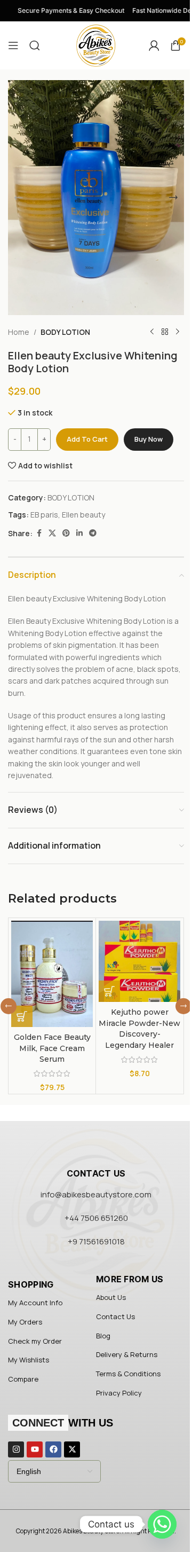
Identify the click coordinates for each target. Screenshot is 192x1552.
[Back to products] (164, 332)
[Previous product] (152, 332)
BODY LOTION (65, 332)
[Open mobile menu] (13, 45)
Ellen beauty (83, 515)
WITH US (62, 1423)
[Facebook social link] (39, 533)
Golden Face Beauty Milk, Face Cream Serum (52, 1048)
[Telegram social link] (93, 533)
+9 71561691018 (96, 1241)
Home (18, 332)
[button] (18, 197)
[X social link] (52, 533)
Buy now (148, 439)
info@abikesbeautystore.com (96, 1194)
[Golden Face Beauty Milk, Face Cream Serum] (52, 973)
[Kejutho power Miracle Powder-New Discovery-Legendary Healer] (139, 961)
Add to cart (87, 439)
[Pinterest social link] (66, 533)
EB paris (44, 515)
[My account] (154, 45)
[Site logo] (96, 45)
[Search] (34, 45)
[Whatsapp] (162, 1524)
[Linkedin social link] (79, 533)
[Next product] (177, 332)
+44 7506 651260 (96, 1218)
